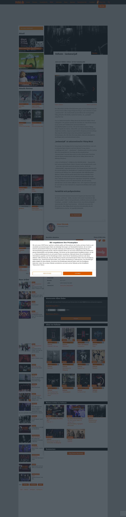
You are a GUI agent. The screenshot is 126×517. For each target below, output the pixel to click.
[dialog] (63, 258)
